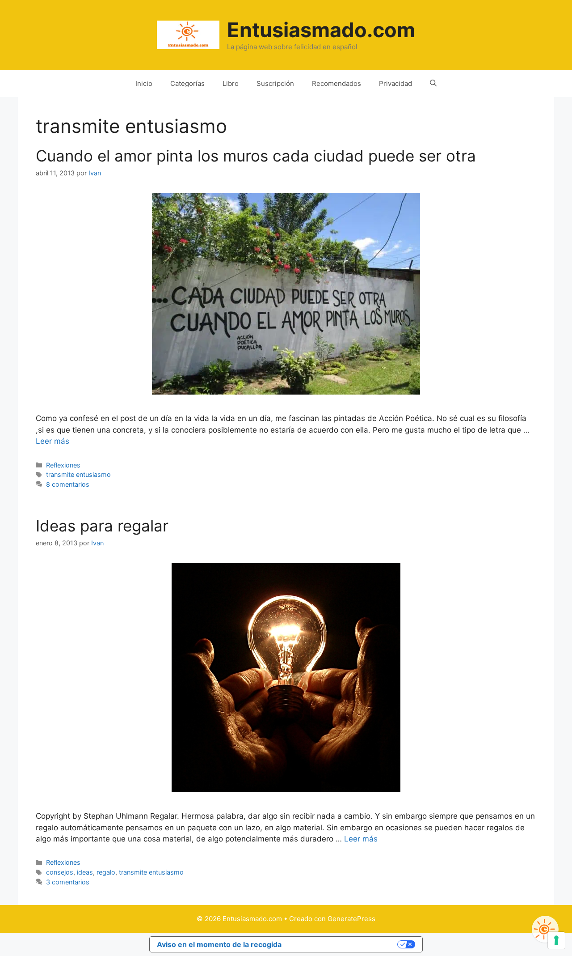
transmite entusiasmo (78, 474)
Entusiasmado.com (321, 29)
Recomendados (336, 83)
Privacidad (395, 83)
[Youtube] (545, 929)
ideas (85, 872)
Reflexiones (63, 465)
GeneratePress (351, 918)
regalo (106, 872)
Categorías (187, 83)
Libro (231, 83)
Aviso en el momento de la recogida (219, 944)
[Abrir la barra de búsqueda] (433, 83)
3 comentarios (67, 882)
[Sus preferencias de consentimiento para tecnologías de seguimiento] (556, 940)
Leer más (52, 441)
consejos (59, 872)
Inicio (143, 83)
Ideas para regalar (102, 525)
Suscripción (275, 83)
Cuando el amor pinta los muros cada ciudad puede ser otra (256, 155)
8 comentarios (67, 484)
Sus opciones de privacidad (344, 944)
